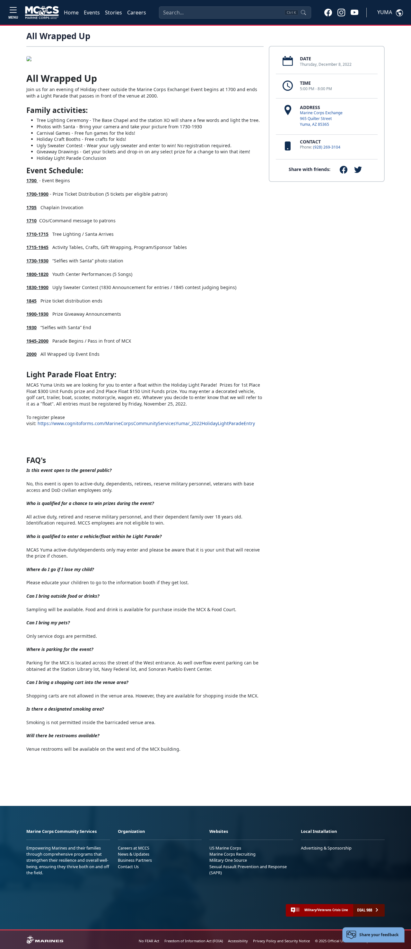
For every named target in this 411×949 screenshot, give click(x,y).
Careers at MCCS (133, 848)
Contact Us (128, 866)
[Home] (42, 12)
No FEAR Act (149, 940)
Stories (113, 12)
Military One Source (228, 860)
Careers (136, 12)
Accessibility (238, 940)
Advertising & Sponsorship (326, 848)
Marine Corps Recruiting (232, 854)
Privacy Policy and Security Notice (281, 940)
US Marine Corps (225, 848)
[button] (328, 12)
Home (71, 12)
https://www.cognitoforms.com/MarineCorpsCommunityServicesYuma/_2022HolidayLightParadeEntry (146, 423)
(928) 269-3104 (326, 147)
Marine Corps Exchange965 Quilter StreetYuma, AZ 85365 (321, 118)
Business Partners (135, 860)
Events (92, 12)
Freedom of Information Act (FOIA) (193, 940)
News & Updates (133, 854)
